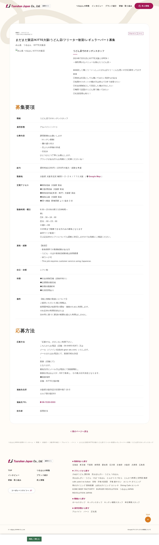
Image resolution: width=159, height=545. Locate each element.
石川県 (112, 465)
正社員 (94, 512)
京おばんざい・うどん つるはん (105, 474)
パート (86, 512)
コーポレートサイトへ (20, 490)
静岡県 (97, 465)
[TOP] (148, 519)
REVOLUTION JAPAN (82, 493)
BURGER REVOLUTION (107, 489)
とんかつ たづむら (114, 478)
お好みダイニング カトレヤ (107, 485)
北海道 (75, 465)
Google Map (95, 176)
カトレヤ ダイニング (132, 482)
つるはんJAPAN (127, 489)
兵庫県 (134, 465)
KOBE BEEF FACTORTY (83, 489)
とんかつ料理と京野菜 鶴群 (135, 478)
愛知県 (105, 465)
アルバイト (77, 512)
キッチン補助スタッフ (113, 502)
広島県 (142, 465)
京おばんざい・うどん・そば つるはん (88, 478)
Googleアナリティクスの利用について (139, 529)
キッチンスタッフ (94, 502)
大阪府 (44, 442)
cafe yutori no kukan (81, 482)
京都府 (119, 465)
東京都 (82, 465)
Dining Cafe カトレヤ (129, 485)
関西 (37, 442)
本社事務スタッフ (132, 502)
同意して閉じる (34, 539)
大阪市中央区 (54, 442)
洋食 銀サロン (116, 482)
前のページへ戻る (80, 431)
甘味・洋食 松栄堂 (100, 482)
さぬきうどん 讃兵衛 (81, 474)
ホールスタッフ (79, 502)
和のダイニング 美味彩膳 (83, 485)
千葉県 (90, 465)
